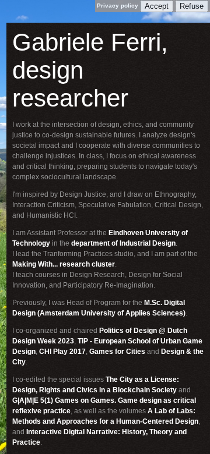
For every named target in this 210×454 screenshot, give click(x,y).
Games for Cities (117, 351)
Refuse (192, 6)
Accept (157, 6)
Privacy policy (117, 5)
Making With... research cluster (63, 264)
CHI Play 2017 (62, 351)
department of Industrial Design (123, 243)
